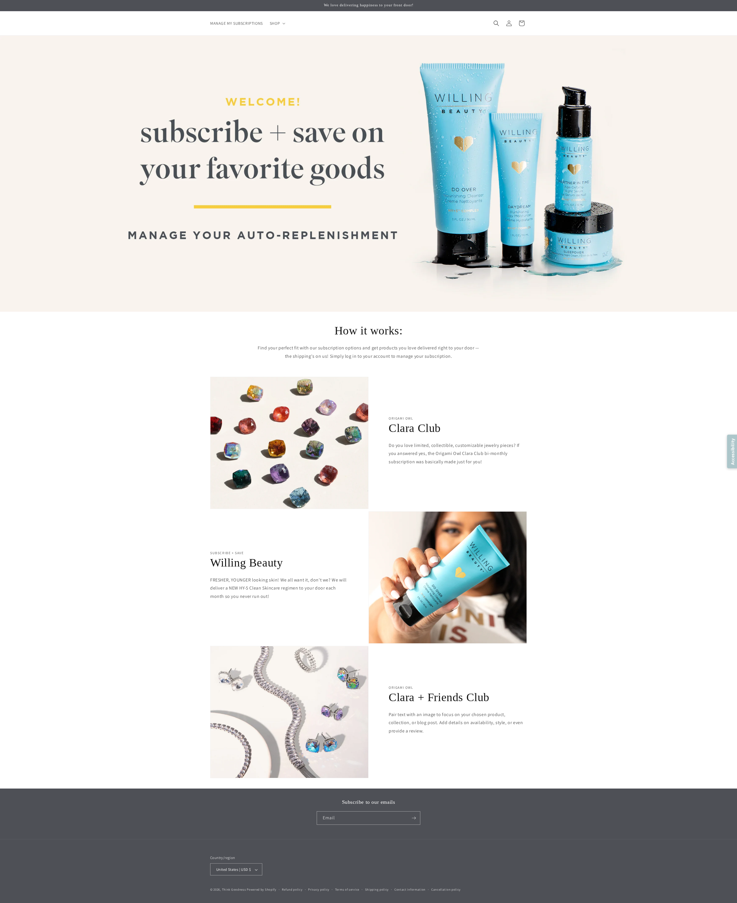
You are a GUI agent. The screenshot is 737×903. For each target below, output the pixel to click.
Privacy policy (318, 889)
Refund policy (292, 889)
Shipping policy (377, 889)
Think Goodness (234, 890)
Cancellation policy (446, 889)
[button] (277, 23)
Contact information (410, 889)
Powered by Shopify (261, 890)
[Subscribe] (413, 818)
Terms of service (347, 889)
